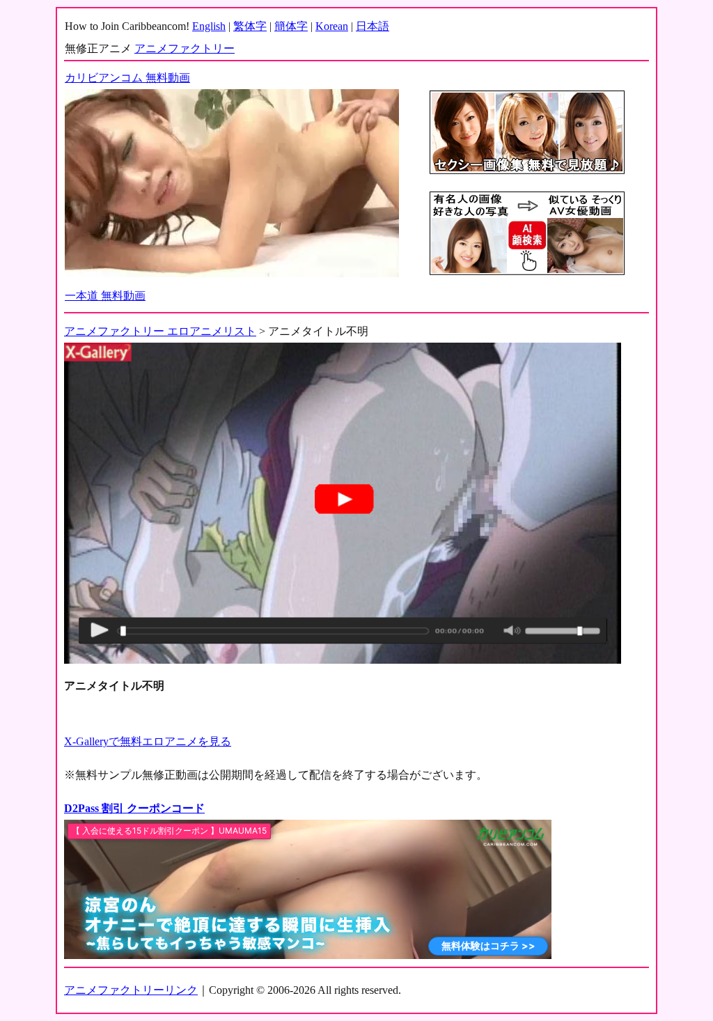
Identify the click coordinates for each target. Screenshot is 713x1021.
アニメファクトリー (184, 48)
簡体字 (291, 26)
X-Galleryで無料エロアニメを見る (147, 741)
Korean (331, 26)
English (209, 26)
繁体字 (250, 26)
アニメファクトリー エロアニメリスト (160, 331)
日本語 (372, 26)
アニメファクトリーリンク (131, 990)
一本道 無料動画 (105, 296)
